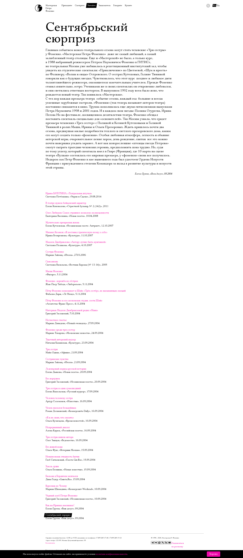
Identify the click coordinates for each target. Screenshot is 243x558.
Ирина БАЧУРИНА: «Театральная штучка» (69, 193)
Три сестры (52, 349)
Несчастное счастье (56, 320)
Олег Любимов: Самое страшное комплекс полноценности (77, 212)
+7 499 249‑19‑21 (115, 538)
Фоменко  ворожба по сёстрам (62, 281)
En (218, 5)
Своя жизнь (52, 261)
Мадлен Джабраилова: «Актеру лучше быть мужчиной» (76, 242)
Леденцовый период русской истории (66, 368)
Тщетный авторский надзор (61, 339)
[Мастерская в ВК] (155, 542)
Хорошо (213, 554)
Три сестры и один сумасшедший (63, 388)
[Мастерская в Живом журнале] (162, 542)
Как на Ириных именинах (60, 505)
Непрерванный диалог (58, 427)
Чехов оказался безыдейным (61, 407)
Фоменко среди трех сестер (60, 329)
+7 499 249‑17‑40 (102, 538)
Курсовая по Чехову (56, 486)
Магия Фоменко (54, 271)
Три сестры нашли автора (59, 437)
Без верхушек (53, 378)
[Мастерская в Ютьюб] (169, 542)
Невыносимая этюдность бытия (62, 456)
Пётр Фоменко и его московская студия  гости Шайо (74, 300)
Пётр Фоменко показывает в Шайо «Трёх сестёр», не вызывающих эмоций (86, 290)
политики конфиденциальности (111, 554)
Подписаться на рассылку (173, 543)
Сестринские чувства (57, 359)
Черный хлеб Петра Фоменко (61, 495)
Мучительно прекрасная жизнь (62, 222)
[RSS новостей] (166, 542)
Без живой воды (54, 447)
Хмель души (52, 466)
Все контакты (50, 543)
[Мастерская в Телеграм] (152, 542)
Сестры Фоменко (55, 251)
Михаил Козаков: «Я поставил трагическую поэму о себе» (76, 232)
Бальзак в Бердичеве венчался (62, 476)
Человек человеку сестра (59, 398)
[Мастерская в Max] (159, 542)
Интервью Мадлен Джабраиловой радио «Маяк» (72, 310)
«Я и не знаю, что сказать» (60, 417)
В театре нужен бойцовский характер (66, 203)
